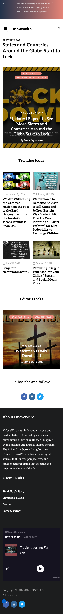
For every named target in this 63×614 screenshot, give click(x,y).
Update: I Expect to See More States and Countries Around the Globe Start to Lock (31, 126)
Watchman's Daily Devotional (31, 353)
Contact (7, 504)
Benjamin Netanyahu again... (16, 270)
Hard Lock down (31, 73)
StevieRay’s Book (13, 498)
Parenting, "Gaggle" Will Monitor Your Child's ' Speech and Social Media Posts (46, 275)
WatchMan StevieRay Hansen (31, 78)
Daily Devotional (20, 317)
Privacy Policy (12, 511)
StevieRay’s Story (13, 491)
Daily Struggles (43, 317)
